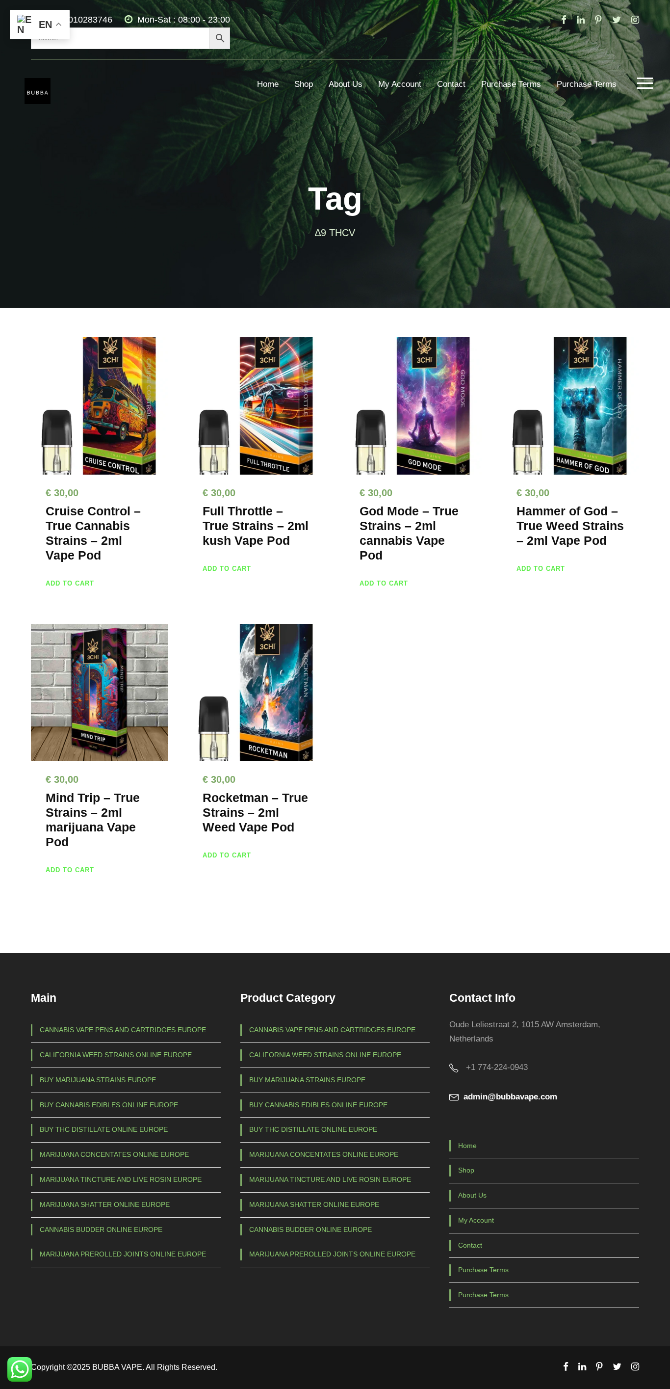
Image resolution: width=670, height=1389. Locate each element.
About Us (345, 84)
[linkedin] (581, 20)
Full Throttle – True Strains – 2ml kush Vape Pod (256, 525)
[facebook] (564, 20)
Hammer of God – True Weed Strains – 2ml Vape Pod (570, 525)
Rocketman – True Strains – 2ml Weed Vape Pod (255, 812)
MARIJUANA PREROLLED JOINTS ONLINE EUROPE (123, 1254)
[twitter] (616, 20)
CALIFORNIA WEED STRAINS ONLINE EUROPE (116, 1055)
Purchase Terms (511, 84)
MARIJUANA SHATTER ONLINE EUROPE (105, 1204)
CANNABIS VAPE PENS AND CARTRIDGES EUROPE (123, 1030)
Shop (303, 84)
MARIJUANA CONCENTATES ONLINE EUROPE (114, 1154)
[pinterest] (598, 20)
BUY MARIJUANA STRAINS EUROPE (98, 1080)
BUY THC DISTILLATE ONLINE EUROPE (104, 1129)
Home (268, 84)
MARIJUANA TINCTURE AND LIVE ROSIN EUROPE (121, 1179)
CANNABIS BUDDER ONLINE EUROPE (101, 1229)
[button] (70, 583)
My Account (399, 84)
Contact (451, 84)
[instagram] (635, 20)
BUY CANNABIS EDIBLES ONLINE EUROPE (109, 1105)
